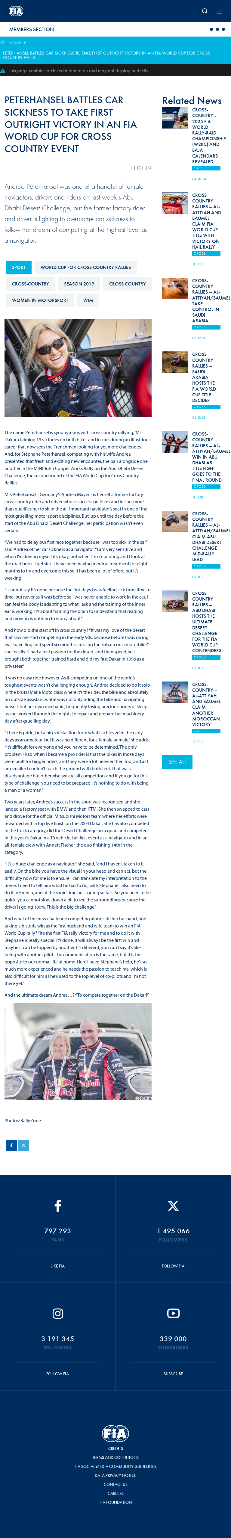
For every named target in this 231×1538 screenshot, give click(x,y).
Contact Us (116, 1484)
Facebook (11, 1145)
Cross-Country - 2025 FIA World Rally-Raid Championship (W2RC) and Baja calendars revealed (209, 136)
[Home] (48, 11)
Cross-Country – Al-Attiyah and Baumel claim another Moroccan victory (206, 704)
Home (14, 43)
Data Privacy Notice (115, 1475)
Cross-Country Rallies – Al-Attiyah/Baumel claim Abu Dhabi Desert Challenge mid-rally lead (211, 536)
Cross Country (127, 284)
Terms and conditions (115, 1457)
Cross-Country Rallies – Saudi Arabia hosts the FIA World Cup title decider (204, 377)
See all (177, 762)
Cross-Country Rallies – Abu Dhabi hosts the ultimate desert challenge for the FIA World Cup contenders (206, 622)
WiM (88, 300)
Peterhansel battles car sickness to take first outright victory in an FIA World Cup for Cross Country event (106, 55)
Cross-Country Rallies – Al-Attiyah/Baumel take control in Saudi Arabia (211, 300)
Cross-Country (30, 284)
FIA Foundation (116, 1502)
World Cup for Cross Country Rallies (86, 267)
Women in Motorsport (40, 300)
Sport (19, 267)
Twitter (23, 1145)
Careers (116, 1493)
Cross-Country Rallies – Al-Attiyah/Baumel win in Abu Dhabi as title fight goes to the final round (211, 457)
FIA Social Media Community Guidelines (115, 1466)
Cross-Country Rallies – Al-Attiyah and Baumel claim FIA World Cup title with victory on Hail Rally (206, 221)
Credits (115, 1448)
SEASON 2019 (79, 284)
